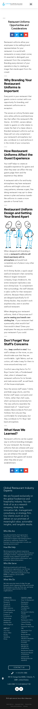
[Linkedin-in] (17, 689)
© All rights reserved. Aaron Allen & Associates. (19, 698)
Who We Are (9, 531)
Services (8, 598)
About (7, 628)
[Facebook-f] (21, 689)
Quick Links (26, 598)
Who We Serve (10, 564)
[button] (31, 4)
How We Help (10, 547)
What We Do (9, 580)
